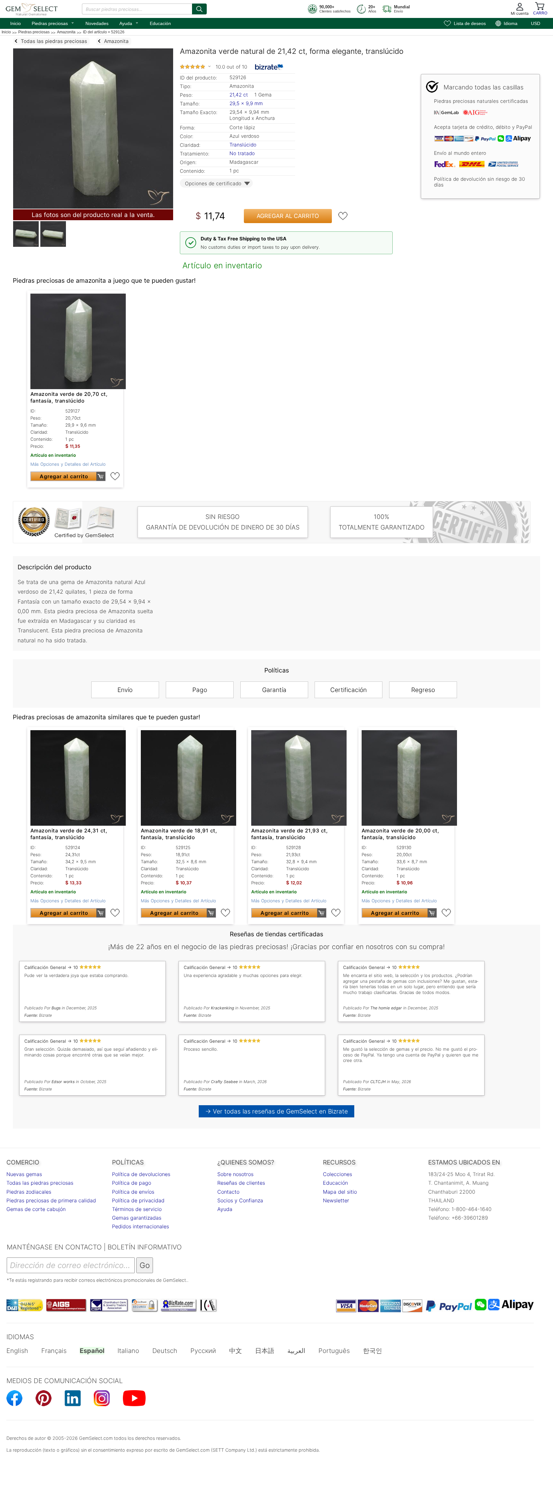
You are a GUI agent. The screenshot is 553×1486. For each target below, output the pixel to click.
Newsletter (336, 1200)
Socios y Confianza (240, 1200)
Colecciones (337, 1174)
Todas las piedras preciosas (39, 1183)
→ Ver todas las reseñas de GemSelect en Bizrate (276, 1111)
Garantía (274, 690)
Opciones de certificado (213, 183)
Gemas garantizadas (136, 1218)
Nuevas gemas (24, 1174)
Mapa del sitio (340, 1192)
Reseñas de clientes (241, 1183)
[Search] (199, 9)
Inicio (15, 23)
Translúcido (242, 145)
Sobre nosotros (235, 1174)
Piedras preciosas (53, 22)
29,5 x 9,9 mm (246, 103)
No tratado (242, 153)
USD (535, 23)
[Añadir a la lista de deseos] (343, 216)
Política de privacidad (138, 1200)
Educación (160, 23)
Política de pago (131, 1183)
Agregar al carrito (288, 216)
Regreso (423, 690)
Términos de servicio (137, 1209)
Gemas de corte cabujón (36, 1209)
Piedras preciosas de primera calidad (51, 1200)
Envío (124, 690)
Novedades (96, 23)
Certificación (348, 690)
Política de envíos (133, 1192)
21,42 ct (239, 95)
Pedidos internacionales (140, 1226)
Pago (199, 690)
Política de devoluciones (141, 1174)
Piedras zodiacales (28, 1192)
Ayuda (129, 22)
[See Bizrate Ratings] (269, 67)
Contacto (228, 1192)
